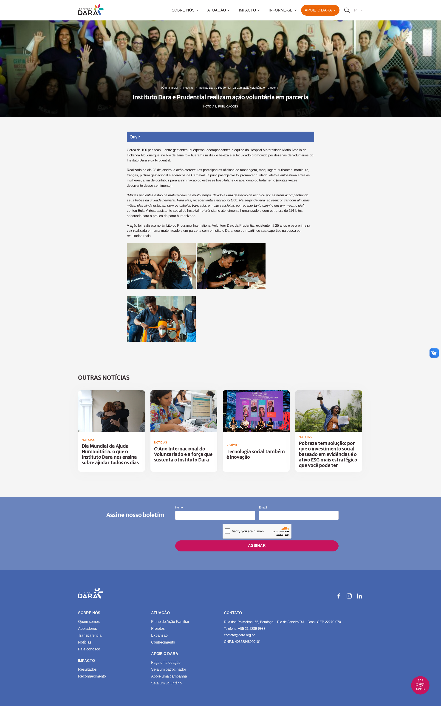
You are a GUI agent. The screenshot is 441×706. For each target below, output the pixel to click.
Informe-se (281, 10)
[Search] (347, 10)
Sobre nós (183, 10)
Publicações (228, 106)
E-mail (263, 507)
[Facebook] (338, 596)
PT (356, 10)
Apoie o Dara (318, 10)
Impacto (247, 10)
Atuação (216, 10)
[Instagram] (349, 596)
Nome (179, 507)
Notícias (188, 87)
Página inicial (169, 87)
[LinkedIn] (359, 596)
